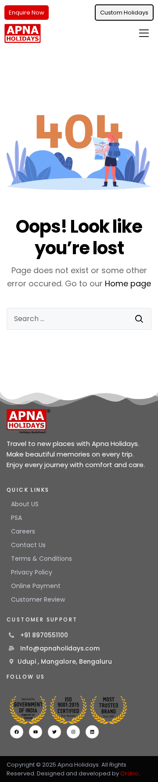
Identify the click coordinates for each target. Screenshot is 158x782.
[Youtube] (35, 731)
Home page (128, 283)
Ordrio (129, 773)
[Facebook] (16, 731)
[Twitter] (54, 731)
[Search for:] (79, 319)
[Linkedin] (92, 731)
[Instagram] (73, 731)
